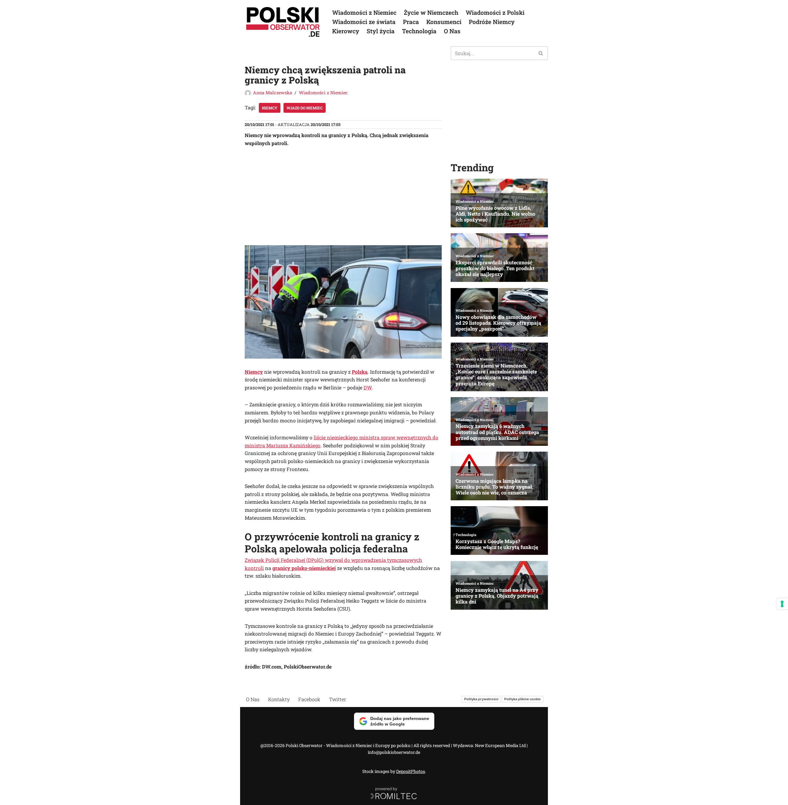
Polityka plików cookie (522, 699)
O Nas (452, 31)
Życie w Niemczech (431, 12)
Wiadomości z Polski (495, 12)
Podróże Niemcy (492, 22)
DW (368, 387)
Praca (411, 22)
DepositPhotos (410, 771)
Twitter (337, 699)
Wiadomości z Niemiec (364, 12)
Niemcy (269, 107)
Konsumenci (443, 22)
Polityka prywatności (481, 699)
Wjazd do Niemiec (305, 107)
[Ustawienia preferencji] (782, 604)
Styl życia (381, 31)
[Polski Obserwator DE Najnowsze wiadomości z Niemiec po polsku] (283, 22)
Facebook (309, 699)
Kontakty (279, 699)
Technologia (419, 31)
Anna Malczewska (272, 93)
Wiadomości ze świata (364, 22)
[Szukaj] (541, 53)
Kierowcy (345, 31)
